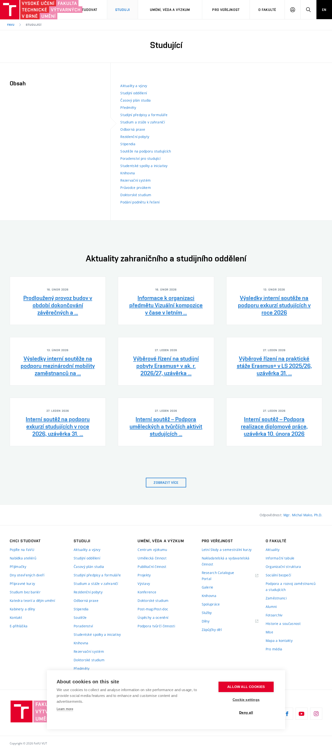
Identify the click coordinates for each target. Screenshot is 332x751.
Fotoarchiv (274, 615)
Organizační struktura (283, 566)
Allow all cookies (246, 687)
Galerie (207, 587)
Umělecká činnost (152, 558)
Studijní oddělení (133, 93)
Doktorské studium (135, 195)
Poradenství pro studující (140, 158)
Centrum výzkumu (152, 549)
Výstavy (144, 583)
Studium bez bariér (25, 592)
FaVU (11, 24)
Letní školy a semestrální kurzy (227, 549)
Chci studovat (84, 10)
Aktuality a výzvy (133, 85)
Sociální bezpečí (278, 575)
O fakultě (267, 10)
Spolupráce (211, 604)
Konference (147, 592)
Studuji (122, 10)
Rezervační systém (135, 180)
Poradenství (83, 626)
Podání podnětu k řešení (139, 202)
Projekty (144, 575)
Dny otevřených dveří (27, 575)
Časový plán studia (135, 100)
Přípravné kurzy (22, 583)
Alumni (271, 606)
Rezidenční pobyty (134, 136)
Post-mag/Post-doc (153, 609)
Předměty (128, 107)
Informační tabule (280, 558)
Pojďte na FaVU (22, 549)
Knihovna (127, 173)
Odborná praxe (132, 129)
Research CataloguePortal (218, 575)
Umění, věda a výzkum (170, 10)
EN (324, 10)
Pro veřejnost (226, 10)
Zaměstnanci (276, 598)
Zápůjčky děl (212, 629)
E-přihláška (18, 626)
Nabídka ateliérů (23, 558)
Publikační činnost (152, 566)
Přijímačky (18, 566)
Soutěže (80, 617)
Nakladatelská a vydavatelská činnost (226, 561)
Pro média (274, 649)
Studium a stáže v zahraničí (142, 122)
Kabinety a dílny (22, 609)
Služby (207, 612)
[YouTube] (302, 714)
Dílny (206, 621)
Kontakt (16, 617)
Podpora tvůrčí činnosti (156, 626)
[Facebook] (287, 714)
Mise (269, 632)
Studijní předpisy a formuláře (143, 115)
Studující (34, 24)
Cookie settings (246, 700)
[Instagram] (316, 714)
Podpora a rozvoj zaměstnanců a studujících (291, 586)
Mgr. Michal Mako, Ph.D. (302, 515)
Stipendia (127, 144)
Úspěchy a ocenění (153, 617)
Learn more (65, 709)
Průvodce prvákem (135, 187)
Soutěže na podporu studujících (145, 151)
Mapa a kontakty (279, 640)
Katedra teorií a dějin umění (32, 600)
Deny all (246, 712)
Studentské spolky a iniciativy (143, 165)
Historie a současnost (283, 623)
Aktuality (273, 549)
